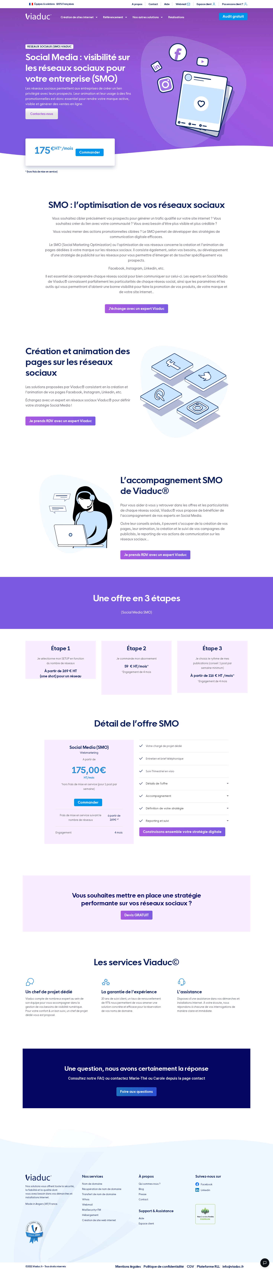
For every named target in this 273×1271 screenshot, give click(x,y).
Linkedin (205, 1190)
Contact (153, 4)
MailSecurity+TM (91, 1209)
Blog (141, 1188)
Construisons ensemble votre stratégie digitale (182, 832)
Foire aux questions (136, 1091)
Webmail (181, 4)
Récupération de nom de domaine (101, 1188)
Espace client (204, 4)
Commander (89, 152)
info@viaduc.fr (233, 1266)
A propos (137, 4)
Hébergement (90, 1214)
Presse (142, 1194)
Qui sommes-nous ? (149, 1183)
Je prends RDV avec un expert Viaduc (60, 421)
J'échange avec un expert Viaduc (136, 308)
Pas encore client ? (232, 4)
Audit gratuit (233, 16)
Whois (85, 1199)
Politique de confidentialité (164, 1266)
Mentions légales (128, 1266)
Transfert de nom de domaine (99, 1194)
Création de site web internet (99, 1220)
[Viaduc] (38, 16)
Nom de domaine (92, 1183)
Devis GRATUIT (136, 915)
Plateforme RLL (208, 1266)
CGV (190, 1266)
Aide (167, 4)
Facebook (206, 1184)
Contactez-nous (41, 114)
